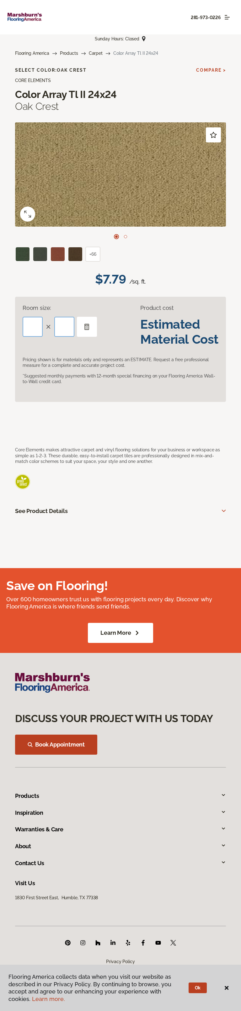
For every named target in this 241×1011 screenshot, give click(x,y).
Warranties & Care (39, 829)
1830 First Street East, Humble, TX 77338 (56, 897)
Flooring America (32, 53)
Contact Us (29, 863)
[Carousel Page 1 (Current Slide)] (116, 236)
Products (69, 53)
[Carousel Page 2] (125, 236)
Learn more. (48, 999)
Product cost (157, 308)
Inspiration (29, 812)
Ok (198, 987)
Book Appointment (60, 744)
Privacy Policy (120, 961)
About (23, 846)
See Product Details (41, 511)
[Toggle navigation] (227, 17)
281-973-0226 (206, 17)
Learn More (115, 632)
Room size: (37, 308)
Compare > (211, 70)
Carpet (96, 53)
